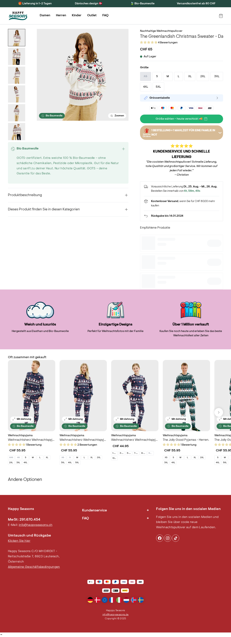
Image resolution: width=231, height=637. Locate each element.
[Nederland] (126, 600)
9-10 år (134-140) (143, 453)
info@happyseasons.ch (36, 525)
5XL (77, 463)
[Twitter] (175, 538)
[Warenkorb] (221, 16)
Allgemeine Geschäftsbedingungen (34, 567)
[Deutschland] (90, 600)
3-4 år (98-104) (122, 453)
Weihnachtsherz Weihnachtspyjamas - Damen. (83, 440)
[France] (112, 600)
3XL (18, 463)
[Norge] (133, 600)
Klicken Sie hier (19, 541)
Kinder (76, 15)
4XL (25, 463)
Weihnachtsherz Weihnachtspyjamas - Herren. (31, 440)
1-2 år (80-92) (114, 453)
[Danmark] (97, 600)
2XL (11, 463)
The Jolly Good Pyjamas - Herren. (186, 440)
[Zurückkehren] (181, 216)
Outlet (92, 15)
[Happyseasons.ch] (18, 16)
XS (18, 457)
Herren (61, 15)
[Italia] (119, 600)
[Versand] (181, 203)
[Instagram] (159, 538)
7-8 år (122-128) (136, 453)
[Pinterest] (167, 538)
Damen (45, 15)
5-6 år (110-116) (129, 453)
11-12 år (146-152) (151, 453)
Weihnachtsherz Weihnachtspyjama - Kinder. (134, 440)
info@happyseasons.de (116, 615)
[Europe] (105, 600)
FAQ (105, 15)
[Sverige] (141, 600)
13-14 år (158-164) (114, 458)
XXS (11, 457)
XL (47, 457)
